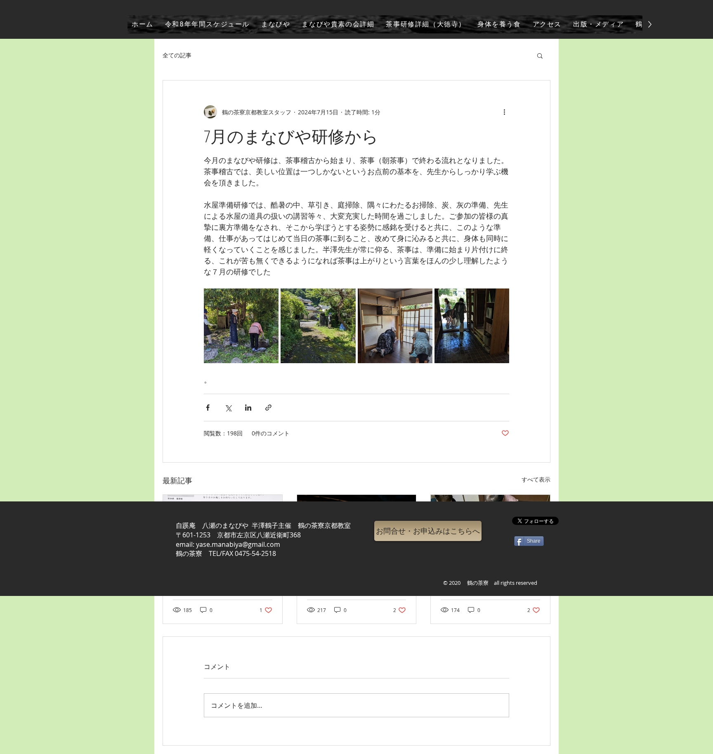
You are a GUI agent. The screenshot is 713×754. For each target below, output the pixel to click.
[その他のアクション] (504, 112)
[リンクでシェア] (268, 407)
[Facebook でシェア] (208, 407)
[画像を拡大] (241, 325)
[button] (540, 55)
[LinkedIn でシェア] (248, 407)
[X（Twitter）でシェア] (228, 407)
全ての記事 (177, 55)
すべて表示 (536, 479)
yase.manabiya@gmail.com (238, 544)
